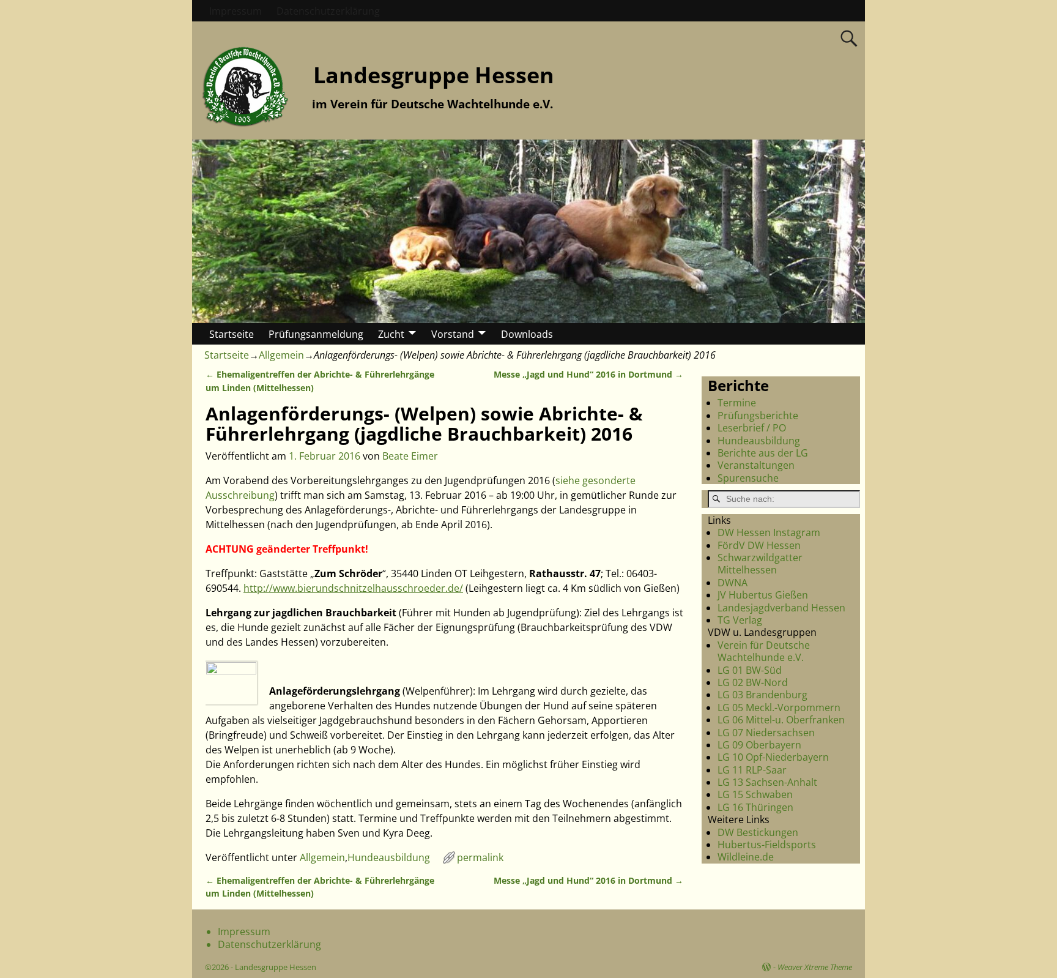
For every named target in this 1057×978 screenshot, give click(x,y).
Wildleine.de (746, 857)
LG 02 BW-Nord (753, 682)
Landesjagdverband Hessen (781, 607)
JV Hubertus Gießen (763, 595)
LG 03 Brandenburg (762, 694)
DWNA (732, 582)
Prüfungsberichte (758, 415)
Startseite (231, 334)
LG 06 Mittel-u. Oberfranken (781, 719)
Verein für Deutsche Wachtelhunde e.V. (764, 651)
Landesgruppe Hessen (433, 75)
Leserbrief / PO (752, 428)
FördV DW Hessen (759, 545)
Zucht (391, 334)
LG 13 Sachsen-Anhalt (767, 782)
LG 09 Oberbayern (759, 745)
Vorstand (452, 334)
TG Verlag (740, 620)
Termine (737, 402)
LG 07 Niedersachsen (766, 732)
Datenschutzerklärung (328, 11)
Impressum (235, 11)
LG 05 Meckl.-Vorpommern (779, 707)
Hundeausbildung (388, 857)
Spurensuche (748, 478)
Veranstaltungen (756, 465)
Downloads (527, 334)
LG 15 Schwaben (755, 794)
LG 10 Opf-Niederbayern (773, 757)
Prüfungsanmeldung (316, 334)
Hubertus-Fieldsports (767, 844)
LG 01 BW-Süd (750, 670)
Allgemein (281, 355)
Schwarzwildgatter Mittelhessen (760, 564)
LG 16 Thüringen (755, 807)
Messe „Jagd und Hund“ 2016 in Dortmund (588, 374)
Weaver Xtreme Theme (814, 966)
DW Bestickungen (758, 832)
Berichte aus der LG (763, 453)
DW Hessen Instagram (769, 532)
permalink (480, 857)
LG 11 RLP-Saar (752, 770)
